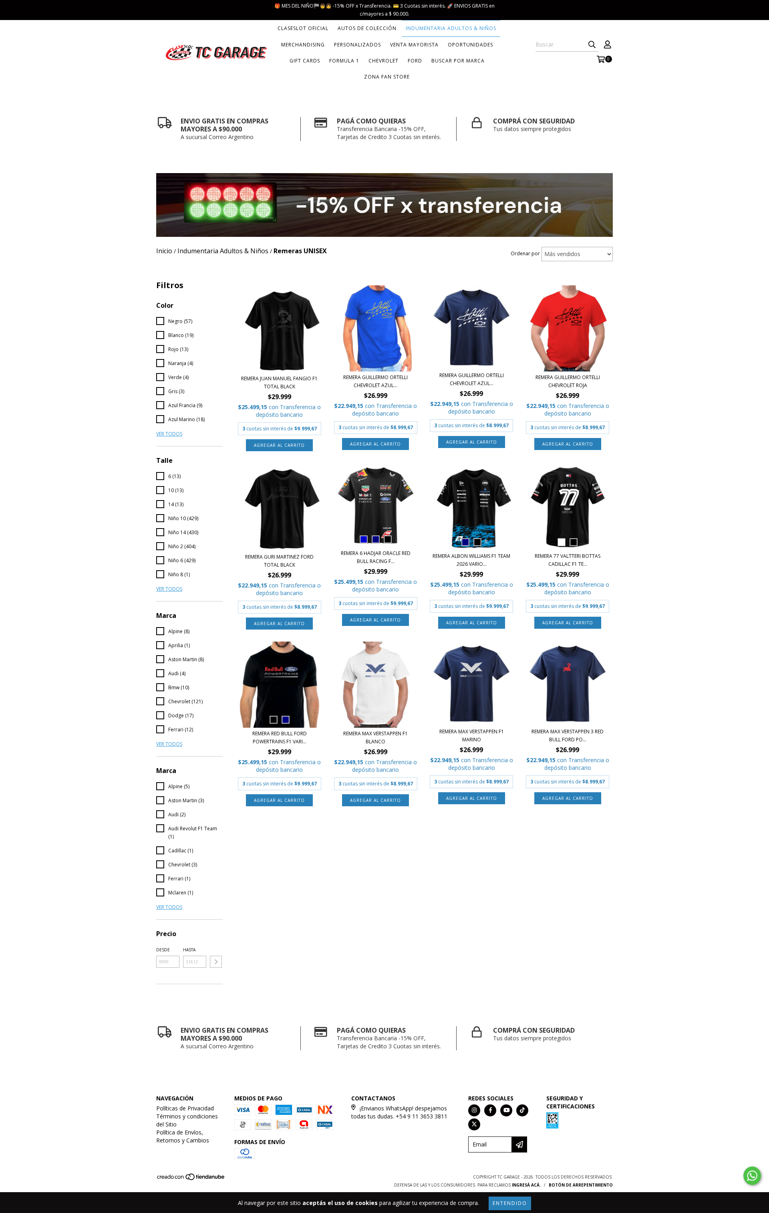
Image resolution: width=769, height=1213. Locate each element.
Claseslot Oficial (303, 28)
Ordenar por (525, 253)
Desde (163, 950)
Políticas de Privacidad (185, 1108)
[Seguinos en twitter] (474, 1124)
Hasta (189, 950)
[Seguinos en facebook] (490, 1110)
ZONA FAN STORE (387, 76)
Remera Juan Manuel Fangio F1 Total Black (279, 382)
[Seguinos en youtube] (506, 1110)
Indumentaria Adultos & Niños (451, 28)
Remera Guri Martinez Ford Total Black (279, 560)
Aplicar (216, 962)
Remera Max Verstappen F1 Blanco (375, 737)
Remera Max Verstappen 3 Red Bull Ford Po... (567, 735)
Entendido (510, 1203)
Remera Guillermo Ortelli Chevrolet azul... (375, 381)
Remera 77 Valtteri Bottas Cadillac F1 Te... (567, 560)
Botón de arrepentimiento (581, 1185)
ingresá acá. (526, 1185)
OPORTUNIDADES (470, 44)
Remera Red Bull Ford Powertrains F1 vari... (279, 737)
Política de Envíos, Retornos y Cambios (182, 1136)
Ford (415, 60)
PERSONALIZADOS (357, 44)
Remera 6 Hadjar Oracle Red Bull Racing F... (376, 557)
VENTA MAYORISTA (414, 44)
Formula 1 (344, 60)
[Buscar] (592, 44)
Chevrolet (383, 60)
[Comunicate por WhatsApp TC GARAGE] (752, 1176)
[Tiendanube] (191, 1179)
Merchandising (303, 44)
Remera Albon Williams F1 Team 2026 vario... (471, 560)
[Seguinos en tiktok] (522, 1110)
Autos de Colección (367, 28)
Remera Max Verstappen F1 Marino (471, 735)
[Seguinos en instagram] (474, 1110)
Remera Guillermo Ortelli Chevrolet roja (567, 381)
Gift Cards (305, 60)
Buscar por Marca (458, 60)
